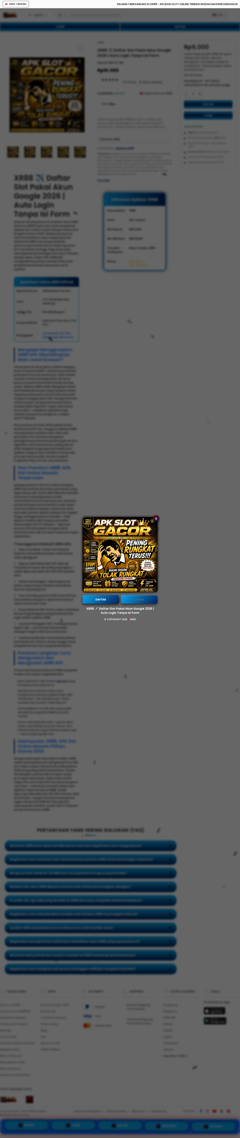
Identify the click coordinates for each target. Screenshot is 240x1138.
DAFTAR (100, 599)
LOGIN (139, 599)
